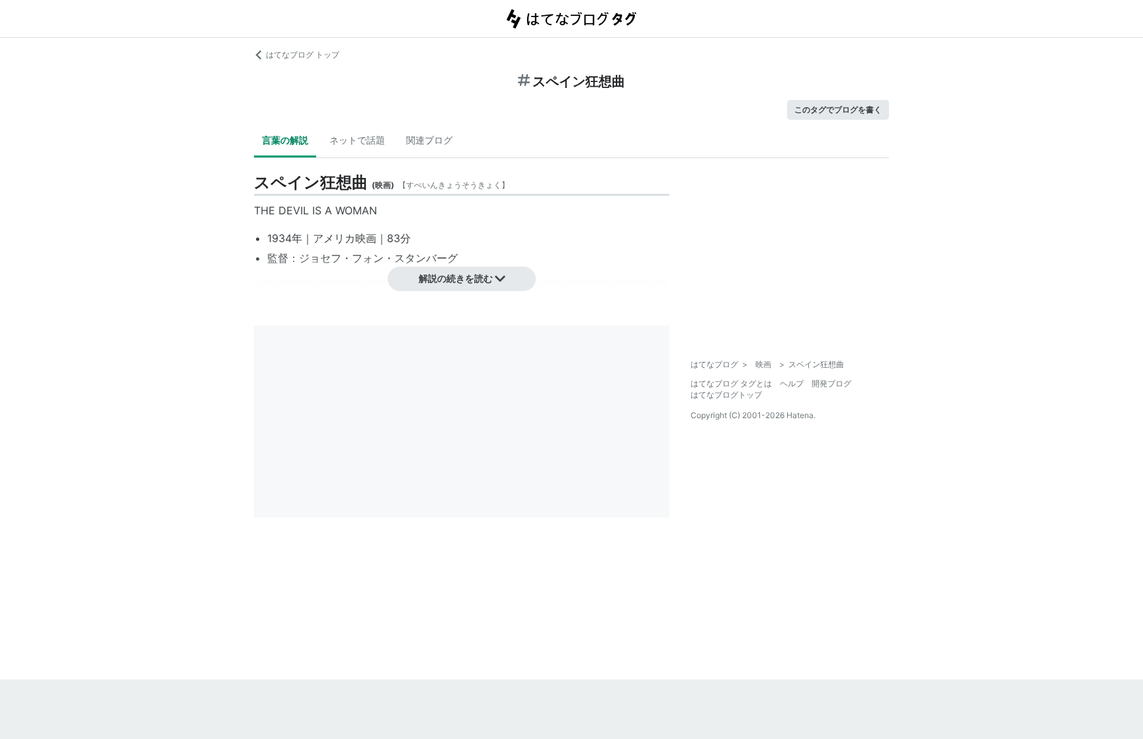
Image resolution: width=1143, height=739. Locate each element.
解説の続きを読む (456, 278)
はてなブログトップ (726, 395)
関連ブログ (429, 140)
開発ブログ (831, 383)
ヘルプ (792, 383)
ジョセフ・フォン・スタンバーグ (378, 258)
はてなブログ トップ (302, 55)
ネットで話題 (357, 140)
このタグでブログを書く (838, 109)
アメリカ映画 (344, 238)
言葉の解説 (285, 140)
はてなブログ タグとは (731, 383)
